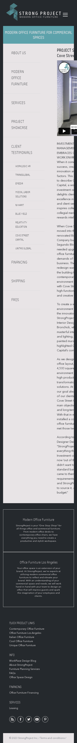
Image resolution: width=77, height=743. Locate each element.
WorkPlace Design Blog (22, 660)
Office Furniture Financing (24, 692)
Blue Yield (21, 213)
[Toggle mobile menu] (65, 14)
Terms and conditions (52, 738)
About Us (18, 53)
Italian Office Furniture (21, 637)
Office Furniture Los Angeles (25, 633)
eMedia (19, 183)
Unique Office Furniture (22, 645)
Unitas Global (23, 248)
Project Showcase (19, 125)
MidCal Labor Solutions (22, 194)
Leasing (13, 708)
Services (18, 103)
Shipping (18, 281)
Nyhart (19, 205)
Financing (19, 262)
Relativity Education (21, 224)
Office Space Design (20, 677)
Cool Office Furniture (21, 641)
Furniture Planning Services (24, 669)
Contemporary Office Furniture (26, 628)
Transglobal (22, 174)
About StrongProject (20, 664)
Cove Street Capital (22, 237)
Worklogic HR (23, 166)
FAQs (15, 300)
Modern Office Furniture (19, 78)
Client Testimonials (21, 149)
